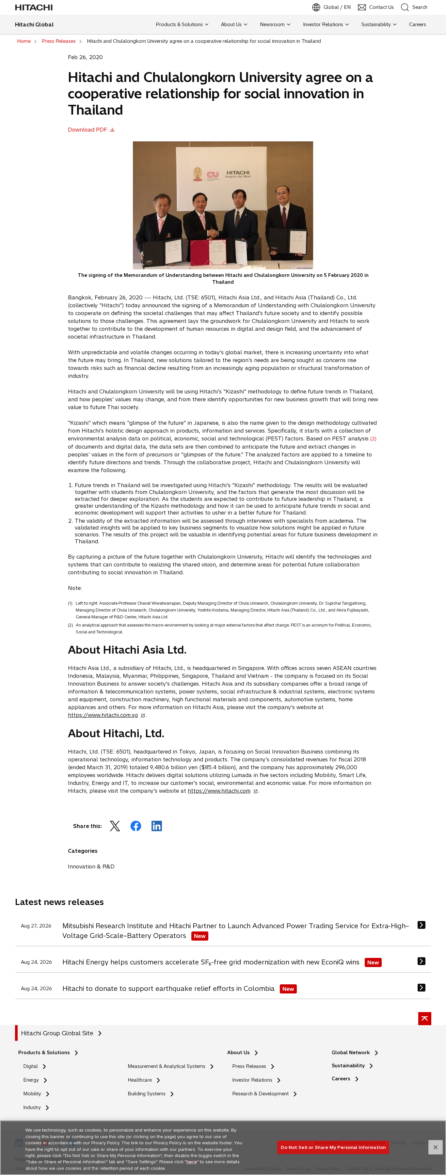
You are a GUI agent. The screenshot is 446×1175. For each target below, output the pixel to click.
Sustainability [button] (376, 24)
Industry (32, 1107)
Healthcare (140, 1080)
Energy (31, 1080)
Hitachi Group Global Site (57, 1033)
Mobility (32, 1094)
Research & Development (260, 1094)
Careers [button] (416, 24)
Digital (30, 1066)
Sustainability (348, 1066)
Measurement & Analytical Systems (166, 1066)
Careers (343, 1078)
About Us (238, 1053)
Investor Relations (252, 1080)
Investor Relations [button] (323, 24)
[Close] (435, 1147)
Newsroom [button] (272, 24)
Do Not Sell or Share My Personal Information (333, 1147)
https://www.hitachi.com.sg (105, 715)
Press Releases (249, 1066)
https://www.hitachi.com (221, 790)
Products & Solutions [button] (179, 24)
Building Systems (147, 1094)
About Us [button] (231, 24)
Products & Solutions (44, 1053)
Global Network (351, 1053)
